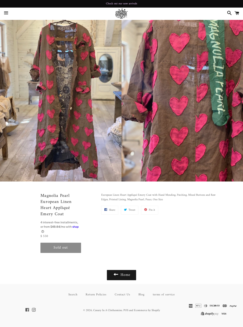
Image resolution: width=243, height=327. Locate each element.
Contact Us (122, 294)
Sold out (61, 247)
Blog (141, 294)
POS (125, 310)
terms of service (164, 294)
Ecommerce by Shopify (147, 310)
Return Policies (96, 294)
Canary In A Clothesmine (107, 310)
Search (72, 294)
